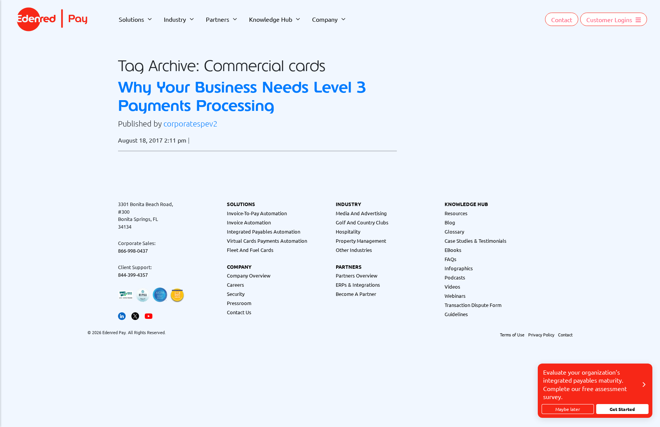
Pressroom (239, 303)
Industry (175, 19)
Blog (450, 222)
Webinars (455, 295)
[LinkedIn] (122, 315)
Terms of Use (512, 334)
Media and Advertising (361, 213)
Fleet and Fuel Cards (250, 250)
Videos (452, 286)
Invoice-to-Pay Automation (257, 213)
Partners (217, 19)
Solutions (131, 19)
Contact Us (239, 312)
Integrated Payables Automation (263, 231)
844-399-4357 (133, 274)
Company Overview (248, 275)
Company (325, 19)
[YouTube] (148, 315)
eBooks (453, 250)
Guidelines (456, 314)
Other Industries (354, 250)
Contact (561, 19)
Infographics (459, 268)
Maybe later (567, 409)
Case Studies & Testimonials (475, 240)
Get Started (622, 409)
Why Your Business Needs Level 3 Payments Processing (242, 96)
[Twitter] (135, 315)
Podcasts (455, 277)
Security (235, 294)
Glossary (454, 231)
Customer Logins (610, 19)
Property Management (361, 240)
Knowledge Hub (270, 19)
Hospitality (348, 231)
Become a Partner (356, 294)
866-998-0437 (133, 250)
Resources (456, 213)
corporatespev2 (190, 123)
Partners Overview (356, 275)
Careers (235, 284)
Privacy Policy (541, 334)
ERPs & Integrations (358, 284)
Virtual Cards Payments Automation (267, 240)
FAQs (450, 259)
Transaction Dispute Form (473, 305)
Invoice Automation (249, 222)
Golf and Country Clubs (362, 222)
